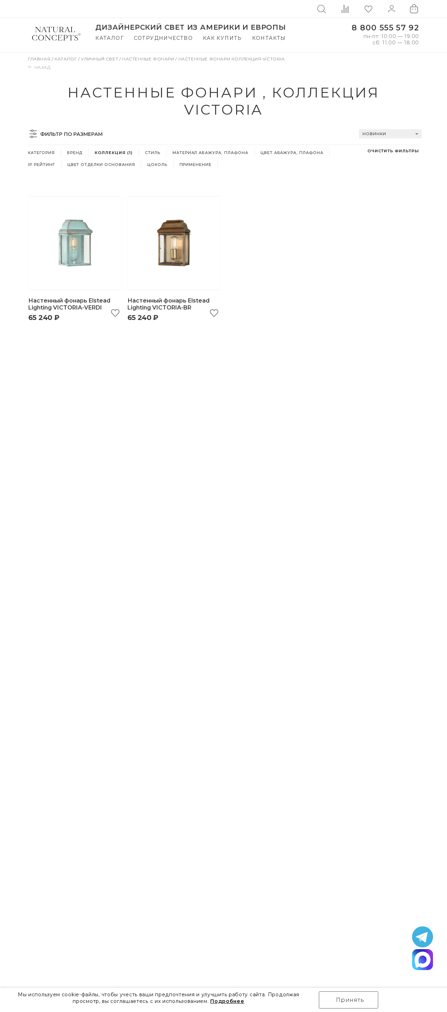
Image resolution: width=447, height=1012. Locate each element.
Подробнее (227, 1001)
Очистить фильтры (393, 150)
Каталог (109, 38)
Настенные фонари (148, 58)
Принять (350, 1000)
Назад (43, 67)
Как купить (222, 38)
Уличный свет (100, 58)
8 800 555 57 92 (385, 27)
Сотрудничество (163, 38)
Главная (40, 58)
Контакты (269, 38)
